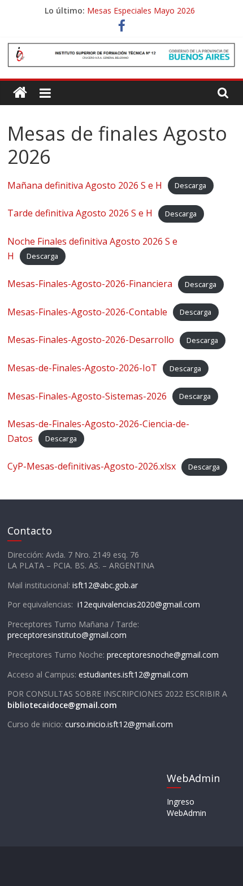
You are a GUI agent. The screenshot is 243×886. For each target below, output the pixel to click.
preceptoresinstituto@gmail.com (67, 634)
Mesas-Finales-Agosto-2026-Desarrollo (90, 339)
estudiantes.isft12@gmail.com (133, 674)
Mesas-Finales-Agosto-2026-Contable (87, 312)
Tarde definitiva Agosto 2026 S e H (80, 213)
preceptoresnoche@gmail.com (163, 654)
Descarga (190, 186)
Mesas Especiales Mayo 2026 (141, 10)
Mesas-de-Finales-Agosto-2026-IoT (82, 368)
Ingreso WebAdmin (186, 807)
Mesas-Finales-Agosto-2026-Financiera (89, 283)
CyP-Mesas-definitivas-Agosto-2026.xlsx (91, 466)
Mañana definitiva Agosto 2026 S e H (84, 185)
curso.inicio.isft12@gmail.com (119, 724)
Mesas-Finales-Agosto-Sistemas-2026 (87, 396)
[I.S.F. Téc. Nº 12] (20, 93)
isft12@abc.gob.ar (105, 585)
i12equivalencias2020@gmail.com (138, 604)
